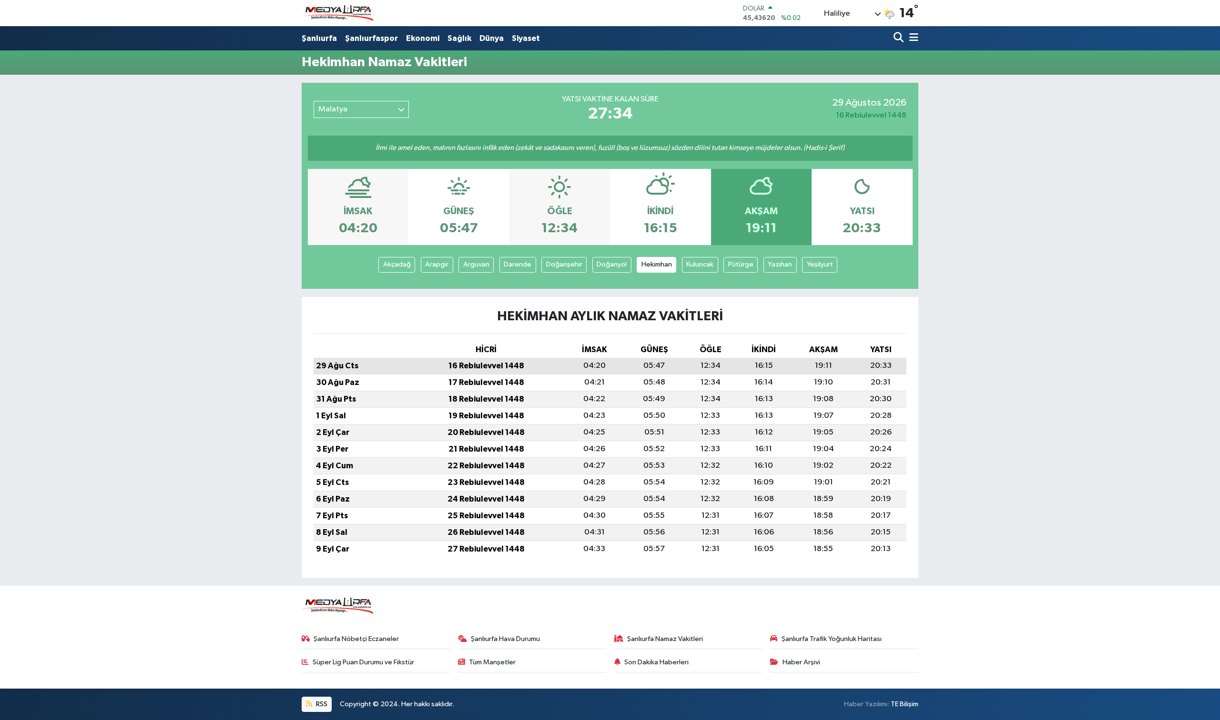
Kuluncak (699, 264)
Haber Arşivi (801, 662)
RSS (321, 704)
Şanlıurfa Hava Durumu (505, 638)
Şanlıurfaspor (371, 38)
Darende (517, 264)
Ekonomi (422, 38)
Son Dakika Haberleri (656, 662)
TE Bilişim (904, 704)
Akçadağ (397, 264)
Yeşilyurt (820, 264)
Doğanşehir (564, 264)
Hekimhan (656, 264)
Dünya (491, 38)
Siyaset (526, 38)
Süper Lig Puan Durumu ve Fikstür (363, 662)
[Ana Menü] (912, 38)
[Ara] (899, 38)
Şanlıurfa (319, 38)
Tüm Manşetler (492, 662)
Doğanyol (612, 264)
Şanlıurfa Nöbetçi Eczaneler (356, 638)
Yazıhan (780, 264)
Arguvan (476, 264)
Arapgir (436, 264)
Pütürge (740, 264)
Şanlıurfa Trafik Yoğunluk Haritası (832, 638)
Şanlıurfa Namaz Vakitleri (665, 638)
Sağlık (459, 38)
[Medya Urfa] (337, 13)
